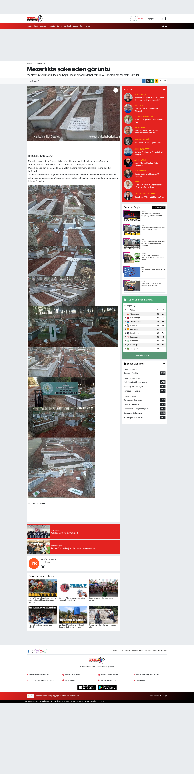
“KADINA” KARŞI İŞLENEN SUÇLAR (149, 197)
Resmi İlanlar (85, 26)
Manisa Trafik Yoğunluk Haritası (147, 675)
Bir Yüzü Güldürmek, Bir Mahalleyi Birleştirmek (148, 153)
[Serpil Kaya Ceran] (128, 152)
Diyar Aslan (139, 182)
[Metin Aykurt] (128, 173)
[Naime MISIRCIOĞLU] (128, 141)
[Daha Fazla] (156, 81)
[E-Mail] (43, 567)
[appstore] (87, 687)
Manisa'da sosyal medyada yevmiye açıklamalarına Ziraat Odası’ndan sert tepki (42, 600)
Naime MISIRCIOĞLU (142, 139)
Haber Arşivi (141, 680)
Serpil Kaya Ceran (142, 149)
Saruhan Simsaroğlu (143, 116)
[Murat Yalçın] (128, 97)
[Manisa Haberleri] (35, 18)
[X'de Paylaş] (148, 81)
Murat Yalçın (140, 95)
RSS (31, 696)
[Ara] (163, 26)
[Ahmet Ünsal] (128, 163)
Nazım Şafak (139, 127)
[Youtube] (41, 651)
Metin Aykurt (140, 171)
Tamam (103, 701)
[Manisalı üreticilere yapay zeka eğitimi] (43, 615)
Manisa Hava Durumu (73, 675)
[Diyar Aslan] (128, 184)
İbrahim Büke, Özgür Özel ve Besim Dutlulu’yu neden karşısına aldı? (149, 99)
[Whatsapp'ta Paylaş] (152, 81)
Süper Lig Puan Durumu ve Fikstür (41, 680)
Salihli (59, 26)
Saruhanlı (67, 26)
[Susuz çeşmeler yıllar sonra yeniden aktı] (103, 615)
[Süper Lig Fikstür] (164, 364)
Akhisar (43, 26)
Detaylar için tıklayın (144, 355)
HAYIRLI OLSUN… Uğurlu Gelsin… (148, 143)
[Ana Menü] (166, 26)
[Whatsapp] (45, 651)
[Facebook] (28, 651)
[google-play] (107, 687)
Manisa (29, 26)
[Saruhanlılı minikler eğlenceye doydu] (103, 588)
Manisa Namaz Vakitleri (109, 675)
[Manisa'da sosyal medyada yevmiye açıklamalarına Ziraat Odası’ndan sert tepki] (43, 588)
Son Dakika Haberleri (108, 680)
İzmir (36, 26)
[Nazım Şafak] (128, 130)
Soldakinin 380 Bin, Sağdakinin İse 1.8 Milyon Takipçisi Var (148, 186)
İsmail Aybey (140, 106)
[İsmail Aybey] (128, 108)
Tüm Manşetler (70, 680)
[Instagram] (37, 651)
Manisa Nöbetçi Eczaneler (38, 675)
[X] (32, 651)
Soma (75, 26)
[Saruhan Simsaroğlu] (128, 119)
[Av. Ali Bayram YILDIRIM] (128, 195)
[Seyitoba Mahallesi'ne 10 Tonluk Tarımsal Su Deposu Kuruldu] (73, 615)
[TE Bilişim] (34, 563)
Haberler (30, 63)
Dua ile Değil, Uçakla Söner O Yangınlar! (146, 175)
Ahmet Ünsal (140, 160)
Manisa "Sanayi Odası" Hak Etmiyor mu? (149, 121)
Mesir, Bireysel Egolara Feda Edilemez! (146, 164)
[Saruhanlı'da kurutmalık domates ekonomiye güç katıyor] (73, 588)
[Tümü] (164, 90)
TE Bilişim (46, 562)
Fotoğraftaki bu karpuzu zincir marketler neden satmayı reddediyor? (146, 132)
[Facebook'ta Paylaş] (144, 81)
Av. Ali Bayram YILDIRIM (144, 194)
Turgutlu (51, 26)
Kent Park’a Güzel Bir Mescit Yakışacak (146, 110)
